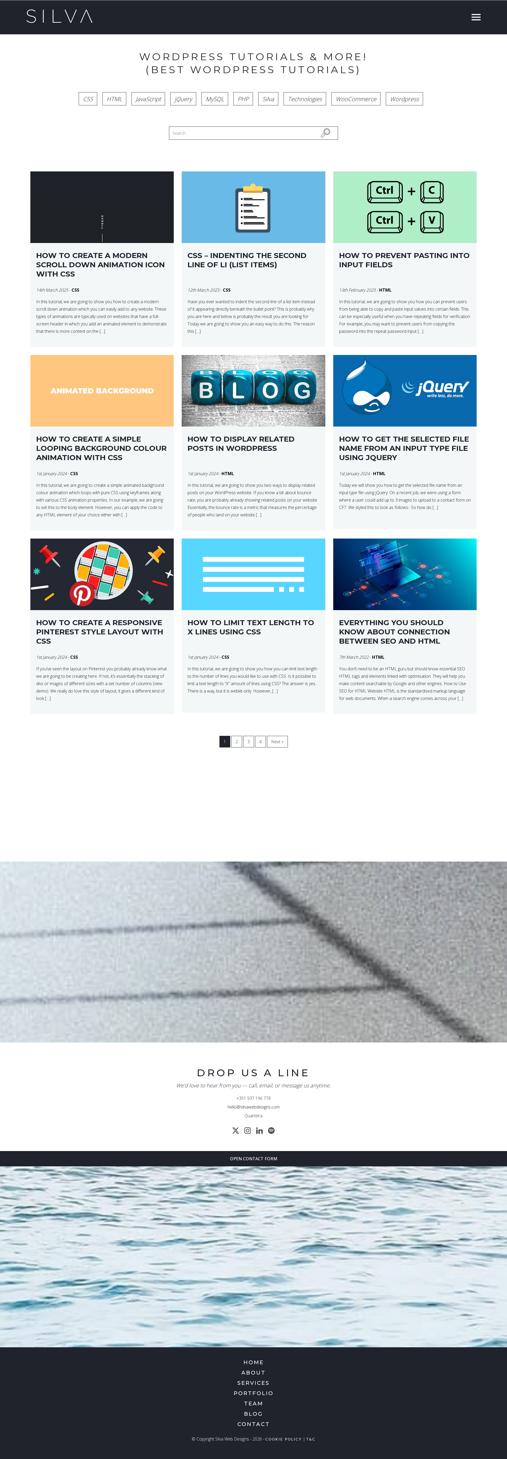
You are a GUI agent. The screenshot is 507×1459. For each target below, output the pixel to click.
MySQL (215, 99)
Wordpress (404, 99)
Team (253, 1403)
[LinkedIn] (259, 1130)
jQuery (183, 99)
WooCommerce (356, 99)
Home (253, 1362)
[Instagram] (247, 1130)
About (253, 1372)
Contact (253, 1424)
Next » (277, 742)
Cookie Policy (283, 1439)
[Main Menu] (475, 18)
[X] (235, 1130)
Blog (253, 1414)
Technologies (305, 99)
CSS (88, 99)
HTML (114, 99)
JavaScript (148, 99)
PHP (243, 99)
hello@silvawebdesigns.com (254, 1107)
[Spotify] (271, 1130)
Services (253, 1383)
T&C (311, 1439)
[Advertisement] (235, 814)
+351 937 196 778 (254, 1098)
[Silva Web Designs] (59, 21)
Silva (268, 99)
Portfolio (254, 1393)
